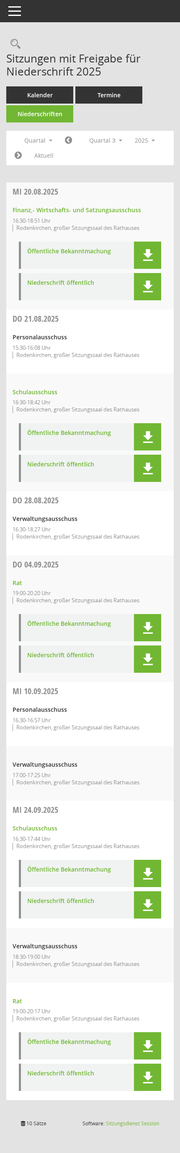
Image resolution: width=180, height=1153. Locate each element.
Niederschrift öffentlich (60, 282)
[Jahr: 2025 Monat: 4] (68, 140)
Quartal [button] (35, 140)
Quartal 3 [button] (103, 140)
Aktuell (44, 155)
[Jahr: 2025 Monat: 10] (18, 155)
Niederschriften (40, 114)
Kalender (40, 95)
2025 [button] (142, 140)
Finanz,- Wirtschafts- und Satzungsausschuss (77, 210)
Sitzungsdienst (132, 1123)
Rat (17, 583)
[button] (147, 255)
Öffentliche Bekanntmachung (69, 251)
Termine (109, 95)
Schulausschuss (35, 392)
